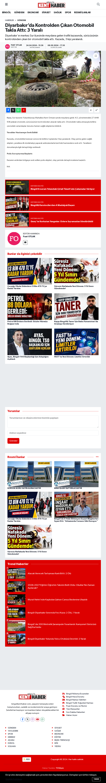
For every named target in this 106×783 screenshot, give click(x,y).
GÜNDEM (19, 12)
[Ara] (98, 4)
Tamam (96, 779)
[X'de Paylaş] (13, 110)
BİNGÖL (6, 12)
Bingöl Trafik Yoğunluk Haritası (79, 703)
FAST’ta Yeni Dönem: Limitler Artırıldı (72, 357)
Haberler (9, 20)
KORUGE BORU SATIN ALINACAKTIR (24, 488)
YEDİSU (58, 746)
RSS (28, 759)
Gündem (21, 20)
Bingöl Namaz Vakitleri (76, 700)
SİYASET (46, 12)
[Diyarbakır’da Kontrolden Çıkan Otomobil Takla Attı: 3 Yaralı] (53, 79)
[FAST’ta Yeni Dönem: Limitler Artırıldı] (76, 342)
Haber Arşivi (71, 715)
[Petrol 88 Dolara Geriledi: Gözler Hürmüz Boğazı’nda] (29, 306)
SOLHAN (12, 746)
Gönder (13, 441)
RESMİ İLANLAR (82, 12)
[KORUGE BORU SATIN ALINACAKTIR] (29, 474)
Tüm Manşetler (73, 709)
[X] (27, 719)
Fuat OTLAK (29, 236)
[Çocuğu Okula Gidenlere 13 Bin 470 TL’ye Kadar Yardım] (29, 271)
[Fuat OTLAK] (14, 238)
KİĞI (56, 743)
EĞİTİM (58, 737)
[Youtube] (37, 719)
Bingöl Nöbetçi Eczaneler (77, 694)
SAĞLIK (58, 12)
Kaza (9, 118)
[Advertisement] (55, 385)
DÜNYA (11, 743)
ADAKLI (11, 740)
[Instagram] (32, 719)
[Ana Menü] (6, 4)
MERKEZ (11, 737)
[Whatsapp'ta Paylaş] (18, 110)
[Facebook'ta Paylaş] (8, 110)
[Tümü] (97, 457)
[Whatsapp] (42, 719)
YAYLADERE (13, 731)
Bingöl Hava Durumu (75, 697)
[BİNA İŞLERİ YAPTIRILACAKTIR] (76, 474)
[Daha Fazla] (23, 110)
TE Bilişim (60, 768)
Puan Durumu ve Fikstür (76, 706)
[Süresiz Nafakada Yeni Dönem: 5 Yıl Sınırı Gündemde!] (76, 271)
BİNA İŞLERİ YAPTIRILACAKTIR (68, 488)
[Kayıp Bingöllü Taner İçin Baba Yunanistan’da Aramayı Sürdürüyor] (76, 306)
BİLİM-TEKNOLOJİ (62, 740)
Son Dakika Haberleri (75, 712)
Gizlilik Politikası (14, 779)
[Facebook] (22, 719)
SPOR (68, 12)
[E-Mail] (25, 242)
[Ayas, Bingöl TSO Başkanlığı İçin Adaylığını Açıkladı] (29, 342)
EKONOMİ (33, 12)
